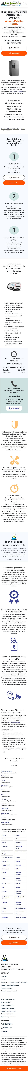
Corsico (18, 857)
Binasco (18, 839)
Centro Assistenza (6, 129)
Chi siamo (4, 976)
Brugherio (19, 842)
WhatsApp (15, 53)
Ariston (23, 129)
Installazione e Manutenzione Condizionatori (14, 982)
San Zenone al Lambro (20, 898)
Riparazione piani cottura (8, 1017)
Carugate (5, 846)
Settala (4, 908)
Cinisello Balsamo (21, 852)
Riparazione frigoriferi (7, 1005)
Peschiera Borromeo (19, 879)
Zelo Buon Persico (21, 917)
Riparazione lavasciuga (8, 1008)
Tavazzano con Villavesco (20, 913)
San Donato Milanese (19, 892)
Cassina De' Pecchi (19, 847)
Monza (17, 835)
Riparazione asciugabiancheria (10, 985)
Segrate (4, 902)
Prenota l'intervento (14, 1068)
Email (5, 1031)
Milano (4, 835)
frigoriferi (16, 129)
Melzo (17, 869)
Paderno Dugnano (18, 873)
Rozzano (4, 891)
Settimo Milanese (21, 908)
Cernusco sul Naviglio (5, 853)
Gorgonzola (5, 861)
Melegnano (5, 869)
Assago (4, 839)
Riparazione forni (6, 1002)
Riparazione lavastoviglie (8, 1011)
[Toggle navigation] (25, 3)
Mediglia (18, 865)
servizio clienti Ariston (14, 722)
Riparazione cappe (6, 988)
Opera (4, 872)
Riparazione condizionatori (9, 991)
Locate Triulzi (6, 865)
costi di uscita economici (17, 91)
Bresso (4, 842)
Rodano (18, 887)
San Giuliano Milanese (5, 898)
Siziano (4, 912)
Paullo (3, 878)
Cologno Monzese (7, 857)
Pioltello (18, 884)
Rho (3, 887)
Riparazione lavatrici (7, 1014)
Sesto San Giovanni (18, 903)
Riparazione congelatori (8, 999)
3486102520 (15, 48)
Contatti (3, 979)
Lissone (18, 861)
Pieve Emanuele (6, 884)
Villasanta (5, 917)
